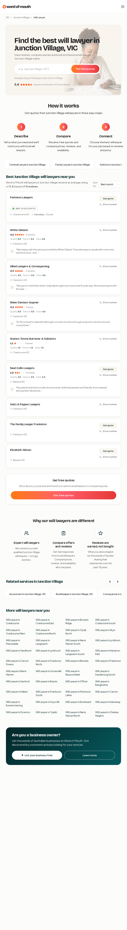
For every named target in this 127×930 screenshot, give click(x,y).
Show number (110, 204)
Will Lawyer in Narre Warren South (75, 642)
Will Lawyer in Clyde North (75, 631)
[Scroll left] (109, 581)
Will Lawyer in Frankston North (48, 662)
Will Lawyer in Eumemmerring (14, 703)
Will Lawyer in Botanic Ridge (77, 621)
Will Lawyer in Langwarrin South (75, 652)
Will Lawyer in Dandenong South (105, 673)
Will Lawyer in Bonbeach (78, 701)
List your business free (39, 755)
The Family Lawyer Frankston (28, 424)
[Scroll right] (117, 581)
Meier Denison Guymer (24, 302)
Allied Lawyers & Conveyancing (29, 266)
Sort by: (95, 184)
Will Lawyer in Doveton (18, 712)
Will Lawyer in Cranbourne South (105, 621)
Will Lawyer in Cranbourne (13, 621)
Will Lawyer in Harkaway (108, 701)
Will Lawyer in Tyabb (46, 712)
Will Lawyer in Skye (105, 629)
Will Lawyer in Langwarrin (43, 642)
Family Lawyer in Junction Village (72, 164)
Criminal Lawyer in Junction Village (27, 164)
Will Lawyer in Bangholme (102, 683)
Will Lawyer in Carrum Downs (17, 662)
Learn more (90, 755)
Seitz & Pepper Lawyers (25, 404)
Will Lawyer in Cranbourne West (15, 631)
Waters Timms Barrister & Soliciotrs (33, 338)
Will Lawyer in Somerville (49, 671)
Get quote (108, 198)
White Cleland (19, 230)
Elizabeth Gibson (20, 449)
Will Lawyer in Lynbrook (48, 650)
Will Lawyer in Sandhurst (19, 650)
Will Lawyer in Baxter (46, 681)
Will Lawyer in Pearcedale (13, 642)
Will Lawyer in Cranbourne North (46, 631)
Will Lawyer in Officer (76, 681)
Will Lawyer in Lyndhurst (107, 640)
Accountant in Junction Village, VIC (27, 593)
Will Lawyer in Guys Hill (47, 701)
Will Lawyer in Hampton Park (107, 652)
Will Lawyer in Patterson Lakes (78, 693)
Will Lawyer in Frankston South (48, 693)
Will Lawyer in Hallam (17, 691)
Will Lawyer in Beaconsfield (72, 673)
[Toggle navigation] (122, 6)
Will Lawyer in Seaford (17, 681)
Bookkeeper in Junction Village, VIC (74, 593)
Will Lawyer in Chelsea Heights (106, 714)
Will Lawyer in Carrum (106, 691)
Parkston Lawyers (21, 197)
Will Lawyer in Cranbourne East (45, 621)
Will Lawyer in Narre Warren (16, 673)
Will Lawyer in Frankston (108, 660)
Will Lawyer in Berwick (77, 660)
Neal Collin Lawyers (22, 368)
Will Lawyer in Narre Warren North (75, 714)
